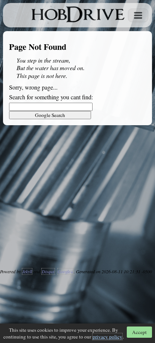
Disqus (48, 271)
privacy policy (107, 336)
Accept (139, 332)
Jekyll (27, 271)
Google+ (65, 271)
